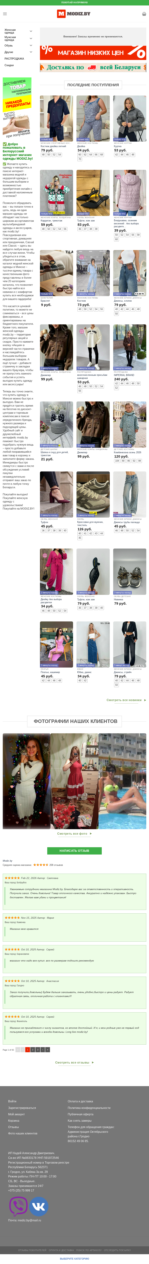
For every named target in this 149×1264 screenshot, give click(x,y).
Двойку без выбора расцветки (51, 601)
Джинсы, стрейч (123, 672)
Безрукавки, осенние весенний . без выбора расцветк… (126, 223)
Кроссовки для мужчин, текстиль (90, 523)
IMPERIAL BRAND (124, 375)
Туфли (44, 522)
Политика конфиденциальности (89, 1107)
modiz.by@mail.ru (29, 1220)
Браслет (45, 300)
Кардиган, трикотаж (51, 220)
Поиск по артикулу (89, 1250)
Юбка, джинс (84, 672)
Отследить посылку (117, 1250)
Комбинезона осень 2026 (127, 452)
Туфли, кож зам (86, 220)
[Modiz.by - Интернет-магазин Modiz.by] (74, 14)
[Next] (139, 781)
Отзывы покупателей (32, 1250)
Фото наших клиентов (22, 1133)
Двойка (81, 146)
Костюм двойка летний (53, 146)
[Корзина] (144, 14)
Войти (12, 1101)
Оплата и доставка (80, 1101)
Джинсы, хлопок (123, 300)
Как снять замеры (80, 1120)
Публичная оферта (80, 1114)
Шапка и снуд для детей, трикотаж (55, 454)
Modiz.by (7, 860)
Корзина (13, 1120)
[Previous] (10, 781)
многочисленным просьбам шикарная (92, 376)
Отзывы (13, 1127)
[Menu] (5, 13)
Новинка (118, 599)
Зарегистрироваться (22, 1107)
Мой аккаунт (16, 1114)
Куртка (117, 146)
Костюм (81, 300)
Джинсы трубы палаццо (127, 522)
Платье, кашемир (50, 672)
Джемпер (46, 375)
